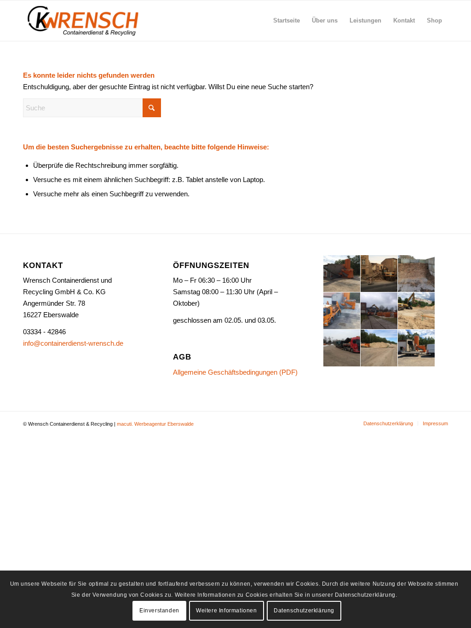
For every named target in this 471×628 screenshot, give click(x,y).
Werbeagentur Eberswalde (164, 424)
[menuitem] (286, 20)
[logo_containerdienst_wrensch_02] (84, 20)
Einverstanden (159, 610)
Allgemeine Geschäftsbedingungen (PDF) (235, 372)
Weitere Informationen (226, 610)
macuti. (125, 424)
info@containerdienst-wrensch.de (73, 343)
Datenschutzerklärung (304, 610)
